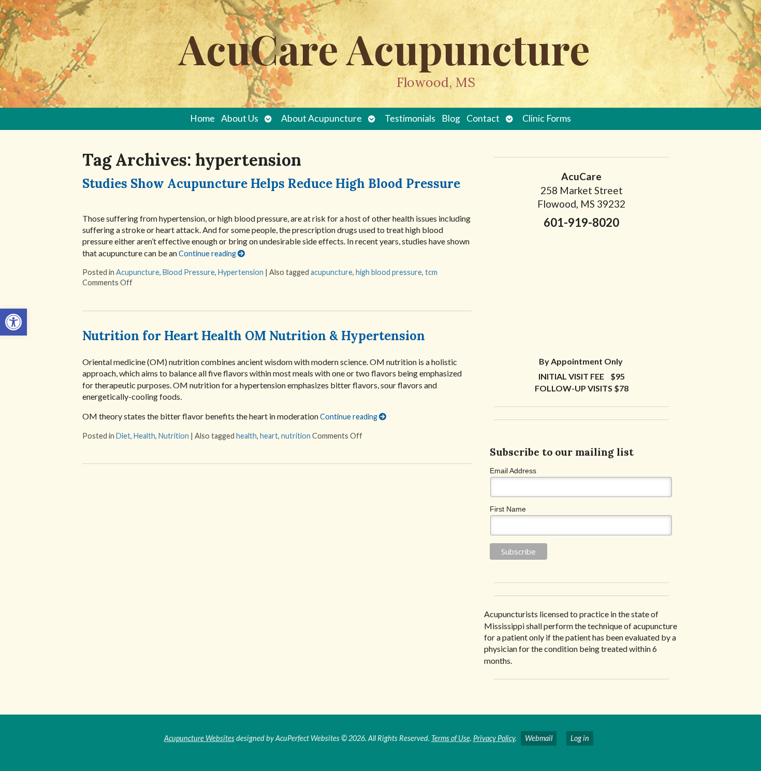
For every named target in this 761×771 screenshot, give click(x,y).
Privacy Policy (494, 738)
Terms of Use (450, 738)
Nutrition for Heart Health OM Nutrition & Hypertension (253, 336)
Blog (451, 118)
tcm (431, 272)
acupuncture (332, 272)
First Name (508, 509)
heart (269, 435)
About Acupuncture (321, 118)
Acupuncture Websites (199, 738)
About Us (239, 118)
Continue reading (208, 253)
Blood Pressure (189, 272)
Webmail (538, 738)
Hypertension (241, 272)
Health (144, 435)
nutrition (296, 435)
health (246, 435)
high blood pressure (389, 272)
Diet (123, 435)
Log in (579, 738)
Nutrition (173, 435)
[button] (13, 322)
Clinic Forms (546, 118)
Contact (483, 118)
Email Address (513, 471)
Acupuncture (137, 272)
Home (202, 118)
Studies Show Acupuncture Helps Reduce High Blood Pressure (271, 184)
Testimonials (410, 118)
